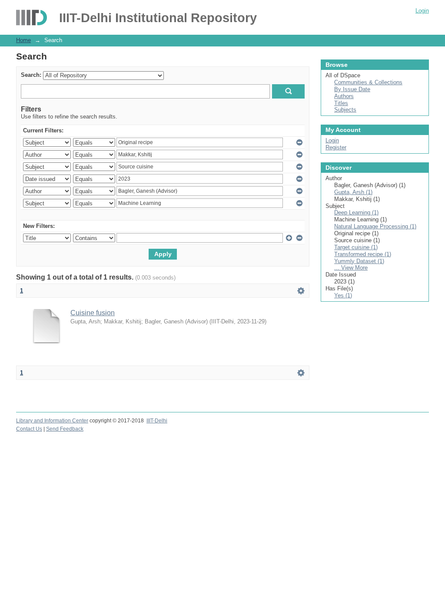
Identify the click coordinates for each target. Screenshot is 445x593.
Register (335, 147)
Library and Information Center (52, 421)
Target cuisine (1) (356, 247)
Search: (31, 75)
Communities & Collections (368, 82)
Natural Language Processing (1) (375, 226)
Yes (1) (343, 295)
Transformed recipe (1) (362, 254)
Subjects (345, 109)
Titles (341, 103)
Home (23, 40)
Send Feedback (64, 429)
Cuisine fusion (92, 312)
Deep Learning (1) (356, 212)
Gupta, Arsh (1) (353, 192)
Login (422, 10)
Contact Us (29, 429)
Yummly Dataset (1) (359, 261)
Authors (344, 96)
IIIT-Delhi (156, 421)
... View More (351, 267)
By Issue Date (352, 89)
